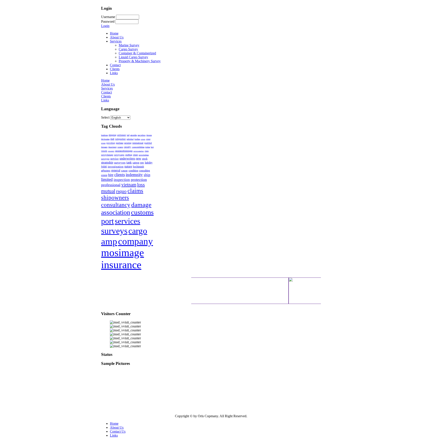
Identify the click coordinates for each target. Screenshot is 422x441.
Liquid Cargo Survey (133, 57)
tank (129, 162)
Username (108, 17)
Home (114, 33)
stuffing (128, 155)
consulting (144, 170)
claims (135, 190)
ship (147, 175)
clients (119, 174)
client (135, 155)
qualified (148, 143)
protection (139, 179)
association (115, 212)
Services (116, 41)
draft (112, 139)
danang (149, 135)
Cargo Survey (128, 49)
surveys (114, 230)
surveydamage (107, 155)
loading (137, 139)
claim (147, 151)
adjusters (105, 170)
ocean (103, 143)
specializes (142, 135)
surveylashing (144, 155)
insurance (121, 264)
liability (149, 162)
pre (142, 162)
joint (104, 166)
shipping (112, 135)
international (137, 143)
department (112, 147)
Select (105, 117)
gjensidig (133, 135)
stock (144, 158)
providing (110, 143)
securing (127, 143)
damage (141, 204)
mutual (108, 191)
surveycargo (119, 155)
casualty (127, 147)
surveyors (120, 162)
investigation (116, 166)
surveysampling (138, 151)
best (152, 147)
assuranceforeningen (124, 151)
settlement (121, 135)
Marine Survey (129, 45)
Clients (115, 69)
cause (124, 170)
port (107, 221)
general (115, 170)
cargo (137, 230)
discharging (105, 139)
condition (133, 170)
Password (108, 21)
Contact (115, 65)
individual (130, 139)
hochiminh (138, 166)
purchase (119, 143)
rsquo (121, 191)
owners (143, 139)
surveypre (105, 159)
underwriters (127, 158)
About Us (117, 37)
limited (107, 179)
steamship (107, 162)
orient (148, 139)
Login (105, 26)
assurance (111, 151)
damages (104, 147)
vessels (104, 151)
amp (109, 241)
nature (128, 166)
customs (142, 212)
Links (114, 73)
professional (110, 185)
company (135, 241)
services (127, 221)
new (138, 158)
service (114, 158)
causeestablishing (138, 147)
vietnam (128, 184)
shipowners (115, 197)
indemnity (134, 174)
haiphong (104, 135)
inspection (122, 180)
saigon (136, 162)
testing (147, 147)
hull (128, 135)
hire (110, 175)
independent (120, 139)
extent (104, 175)
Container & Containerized (137, 53)
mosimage (122, 252)
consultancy (115, 205)
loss (141, 184)
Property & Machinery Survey (140, 61)
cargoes (120, 147)
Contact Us (118, 431)
